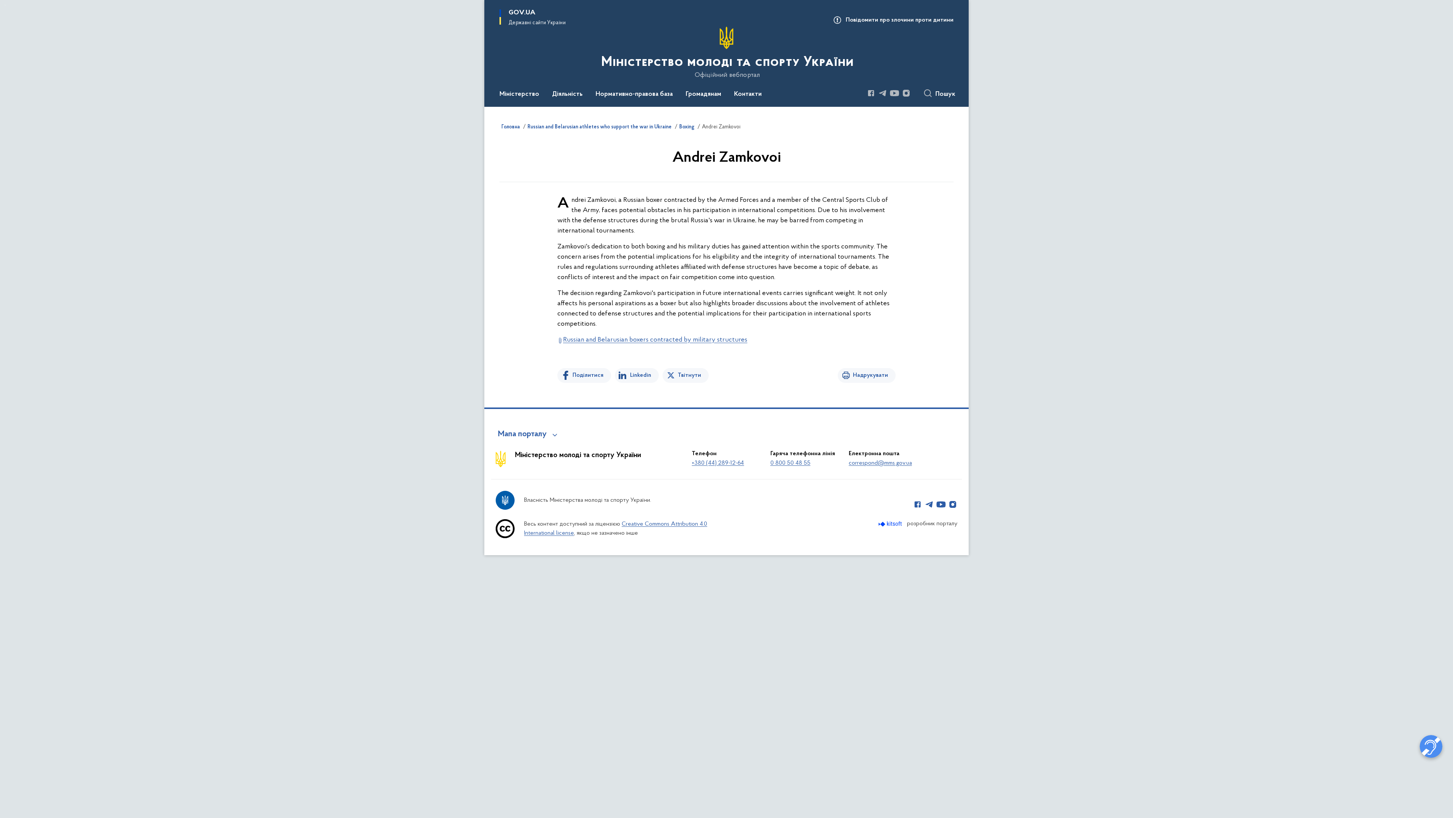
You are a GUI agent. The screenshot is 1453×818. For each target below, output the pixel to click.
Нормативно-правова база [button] (634, 94)
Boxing (686, 127)
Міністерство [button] (519, 94)
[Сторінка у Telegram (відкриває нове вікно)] (882, 93)
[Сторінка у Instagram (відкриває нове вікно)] (906, 93)
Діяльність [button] (567, 94)
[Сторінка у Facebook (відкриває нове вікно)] (871, 93)
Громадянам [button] (703, 94)
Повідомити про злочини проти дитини (900, 20)
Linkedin (640, 375)
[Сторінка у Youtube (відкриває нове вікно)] (894, 93)
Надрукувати (870, 375)
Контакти (748, 94)
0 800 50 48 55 (790, 463)
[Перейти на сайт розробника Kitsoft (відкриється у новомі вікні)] (891, 524)
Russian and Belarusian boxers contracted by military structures (655, 340)
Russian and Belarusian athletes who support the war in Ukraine (599, 127)
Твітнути (689, 375)
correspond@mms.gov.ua (880, 463)
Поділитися (588, 375)
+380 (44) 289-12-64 (718, 463)
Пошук (945, 94)
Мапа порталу (522, 434)
